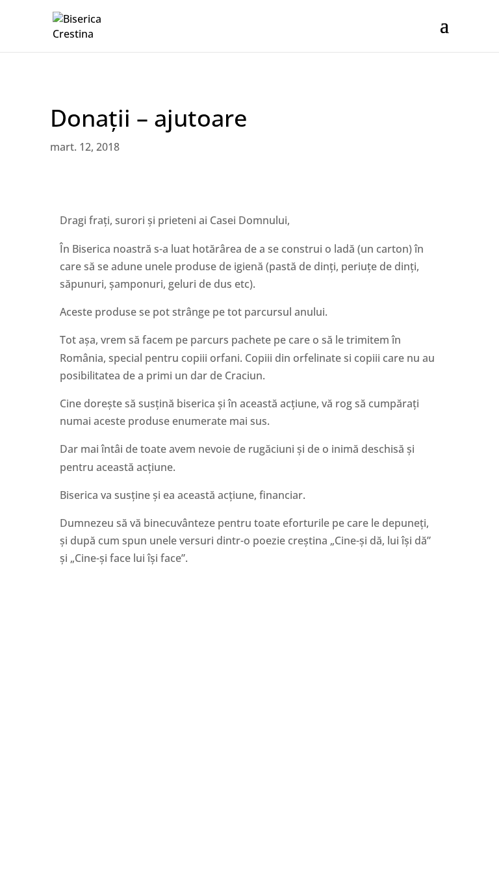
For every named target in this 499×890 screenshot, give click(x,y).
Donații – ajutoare (148, 118)
